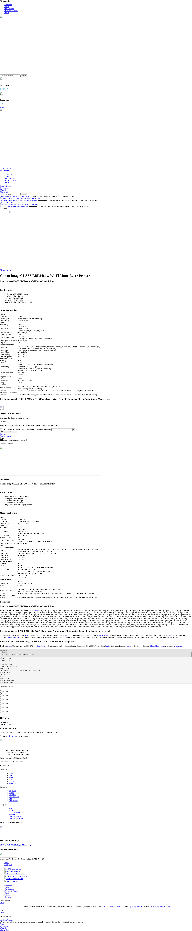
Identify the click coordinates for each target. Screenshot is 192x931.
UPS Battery (13, 801)
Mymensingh (103, 635)
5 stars (33, 655)
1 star (6, 655)
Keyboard (12, 791)
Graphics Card (14, 797)
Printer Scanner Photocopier (15, 196)
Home (2, 196)
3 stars (19, 655)
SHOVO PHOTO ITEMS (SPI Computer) (15, 845)
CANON (28, 196)
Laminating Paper (15, 816)
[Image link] (8, 746)
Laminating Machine (16, 818)
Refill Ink (12, 795)
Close (2, 903)
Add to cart (4, 432)
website (171, 635)
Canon (27, 635)
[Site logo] (11, 73)
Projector (12, 814)
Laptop (11, 775)
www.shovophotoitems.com (160, 907)
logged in (12, 736)
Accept (2, 924)
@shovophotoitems (136, 907)
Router (11, 810)
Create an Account (6, 920)
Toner (11, 808)
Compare (7, 897)
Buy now (13, 432)
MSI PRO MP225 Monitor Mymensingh (14, 206)
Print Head (12, 779)
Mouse (11, 793)
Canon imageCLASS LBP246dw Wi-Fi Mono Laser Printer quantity (27, 429)
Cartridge (12, 781)
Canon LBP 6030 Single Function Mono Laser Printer (19, 200)
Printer (65, 635)
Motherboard (13, 783)
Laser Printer (33, 611)
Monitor (12, 777)
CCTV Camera (14, 812)
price (9, 646)
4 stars (26, 655)
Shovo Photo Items (14, 637)
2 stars (12, 655)
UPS (10, 799)
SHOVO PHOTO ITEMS (112, 907)
